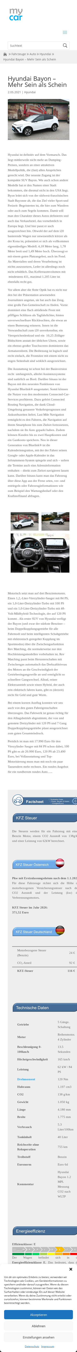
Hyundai (45, 54)
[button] (71, 1269)
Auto (33, 54)
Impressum (47, 1346)
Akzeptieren (38, 1315)
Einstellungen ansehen (38, 1337)
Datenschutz (32, 1346)
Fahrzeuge (18, 54)
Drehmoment (26, 1079)
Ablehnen (38, 1326)
